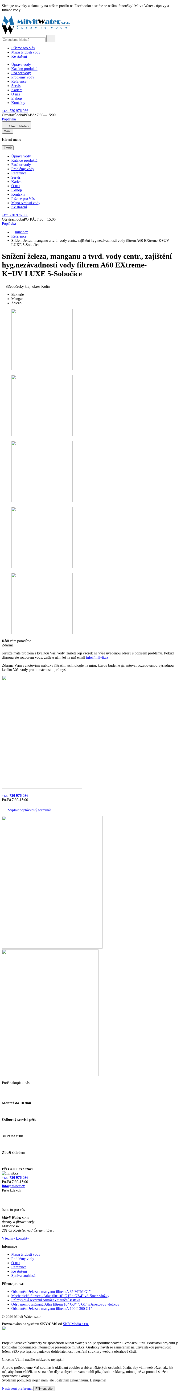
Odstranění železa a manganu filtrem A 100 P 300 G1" (51, 1309)
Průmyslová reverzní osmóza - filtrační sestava (45, 1300)
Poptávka (9, 119)
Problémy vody (22, 77)
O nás (15, 94)
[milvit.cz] (36, 33)
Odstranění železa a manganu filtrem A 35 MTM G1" (51, 1292)
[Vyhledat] (50, 38)
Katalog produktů (24, 69)
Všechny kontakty (15, 1238)
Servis (16, 86)
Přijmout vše (44, 1388)
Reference (18, 81)
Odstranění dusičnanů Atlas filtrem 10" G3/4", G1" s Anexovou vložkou (65, 1304)
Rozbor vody (21, 73)
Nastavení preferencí (17, 1388)
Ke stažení (19, 56)
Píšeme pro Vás (23, 48)
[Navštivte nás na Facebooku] (3, 1196)
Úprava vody (21, 64)
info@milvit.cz (97, 657)
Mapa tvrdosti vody (25, 52)
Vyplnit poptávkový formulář (29, 810)
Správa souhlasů (23, 1276)
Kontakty (18, 103)
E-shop (16, 98)
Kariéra (16, 90)
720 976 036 (15, 111)
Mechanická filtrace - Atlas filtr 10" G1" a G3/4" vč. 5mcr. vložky (60, 1296)
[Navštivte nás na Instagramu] (4, 1202)
